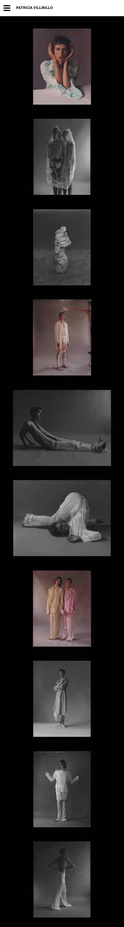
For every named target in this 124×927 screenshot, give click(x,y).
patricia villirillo (34, 8)
